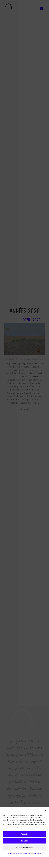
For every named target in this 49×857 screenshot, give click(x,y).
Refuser (24, 841)
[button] (45, 810)
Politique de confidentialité (32, 853)
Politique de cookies (15, 853)
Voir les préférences (24, 848)
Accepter (24, 834)
